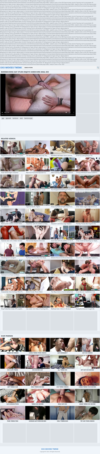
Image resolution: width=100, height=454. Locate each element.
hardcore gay (28, 118)
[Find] (98, 67)
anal (21, 118)
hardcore (15, 118)
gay (3, 118)
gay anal (8, 118)
